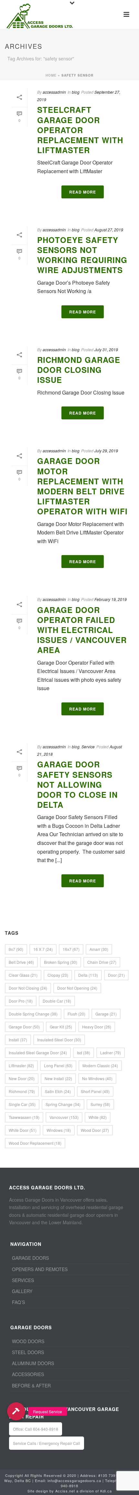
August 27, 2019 (108, 229)
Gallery (22, 1291)
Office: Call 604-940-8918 (35, 1429)
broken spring (60, 962)
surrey (100, 1104)
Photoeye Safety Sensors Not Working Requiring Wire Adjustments (82, 255)
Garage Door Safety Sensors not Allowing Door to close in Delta (77, 784)
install (18, 1039)
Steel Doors (28, 1352)
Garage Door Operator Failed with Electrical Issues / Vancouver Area (82, 630)
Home (51, 75)
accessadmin (54, 92)
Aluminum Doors (33, 1363)
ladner (110, 1052)
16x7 (71, 949)
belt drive (21, 962)
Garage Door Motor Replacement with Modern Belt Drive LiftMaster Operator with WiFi (82, 486)
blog (76, 92)
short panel (95, 1091)
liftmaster (21, 1065)
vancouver (64, 1117)
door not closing (28, 988)
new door (22, 1078)
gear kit (61, 1026)
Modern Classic (100, 1065)
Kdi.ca (106, 1490)
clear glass (23, 975)
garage (106, 1013)
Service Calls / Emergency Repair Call (46, 1443)
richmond (22, 1091)
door (116, 975)
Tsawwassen (24, 1117)
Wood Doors (28, 1341)
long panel (58, 1065)
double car (57, 1001)
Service (88, 746)
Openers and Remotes (40, 1269)
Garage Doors (30, 1258)
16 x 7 (43, 949)
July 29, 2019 (106, 450)
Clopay (58, 975)
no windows (97, 1078)
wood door (95, 1130)
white (98, 1117)
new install (58, 1078)
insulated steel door (59, 1039)
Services (23, 1280)
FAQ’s (18, 1302)
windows (59, 1130)
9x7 (16, 949)
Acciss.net (65, 1490)
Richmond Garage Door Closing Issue (78, 369)
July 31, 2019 (106, 349)
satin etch (58, 1091)
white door (23, 1130)
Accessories (28, 1374)
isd (83, 1052)
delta (88, 975)
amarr (99, 949)
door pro (21, 1001)
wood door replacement (35, 1143)
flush (76, 1013)
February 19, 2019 (110, 599)
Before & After (31, 1385)
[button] (16, 1411)
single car (22, 1104)
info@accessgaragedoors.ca (74, 1480)
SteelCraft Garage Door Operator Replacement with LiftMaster (80, 129)
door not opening (77, 988)
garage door (24, 1026)
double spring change (33, 1013)
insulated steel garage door (38, 1052)
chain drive (101, 962)
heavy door (96, 1026)
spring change (63, 1104)
